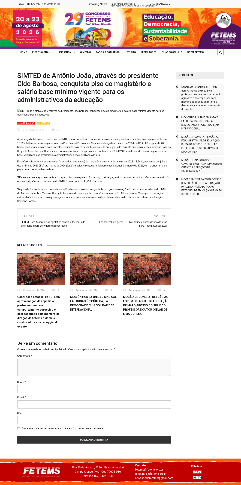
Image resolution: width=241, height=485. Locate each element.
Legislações (148, 52)
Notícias (130, 52)
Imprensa (65, 52)
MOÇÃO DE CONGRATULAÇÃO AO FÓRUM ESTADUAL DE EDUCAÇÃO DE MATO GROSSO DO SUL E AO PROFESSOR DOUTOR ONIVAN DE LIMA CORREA (145, 305)
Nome (21, 382)
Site (19, 413)
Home (23, 52)
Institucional (41, 52)
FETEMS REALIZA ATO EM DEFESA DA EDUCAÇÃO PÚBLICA (165, 4)
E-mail (21, 397)
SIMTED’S (85, 52)
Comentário (24, 355)
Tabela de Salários (107, 52)
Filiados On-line (171, 52)
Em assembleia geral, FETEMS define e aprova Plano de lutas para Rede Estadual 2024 (133, 224)
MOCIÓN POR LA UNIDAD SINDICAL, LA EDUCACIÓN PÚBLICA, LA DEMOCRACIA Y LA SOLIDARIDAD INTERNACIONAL (200, 123)
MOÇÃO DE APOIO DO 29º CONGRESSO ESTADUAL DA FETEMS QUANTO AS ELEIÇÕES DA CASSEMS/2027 (201, 165)
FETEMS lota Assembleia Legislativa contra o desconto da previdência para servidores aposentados (53, 224)
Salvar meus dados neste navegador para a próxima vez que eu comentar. (63, 428)
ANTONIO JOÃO (27, 123)
